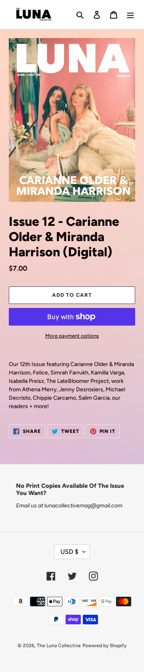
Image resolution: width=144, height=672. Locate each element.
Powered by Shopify (104, 645)
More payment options (72, 336)
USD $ (69, 551)
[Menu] (130, 14)
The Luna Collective (59, 645)
